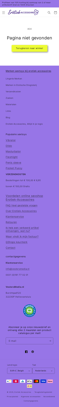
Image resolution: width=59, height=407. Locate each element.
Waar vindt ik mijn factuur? (22, 236)
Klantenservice (15, 216)
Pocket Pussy (14, 168)
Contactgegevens (31, 401)
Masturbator (13, 151)
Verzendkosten (13, 91)
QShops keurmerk (16, 242)
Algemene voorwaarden (30, 397)
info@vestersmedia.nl (18, 268)
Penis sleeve (13, 162)
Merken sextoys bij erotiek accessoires (28, 70)
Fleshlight (12, 157)
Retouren (11, 222)
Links (8, 111)
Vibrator (11, 140)
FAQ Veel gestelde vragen (21, 205)
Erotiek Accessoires (22, 392)
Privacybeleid (12, 397)
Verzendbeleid (49, 397)
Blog (8, 117)
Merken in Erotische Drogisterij (21, 85)
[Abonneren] (50, 341)
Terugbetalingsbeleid (43, 392)
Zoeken (9, 98)
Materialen (11, 104)
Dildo (9, 145)
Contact (10, 247)
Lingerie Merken (14, 78)
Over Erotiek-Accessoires (21, 211)
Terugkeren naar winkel (29, 48)
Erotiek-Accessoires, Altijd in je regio (24, 124)
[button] (3, 12)
